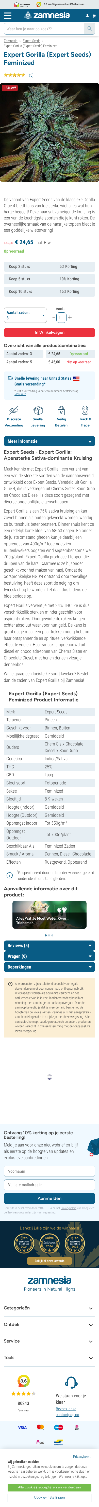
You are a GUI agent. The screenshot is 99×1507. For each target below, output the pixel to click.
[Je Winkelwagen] (94, 15)
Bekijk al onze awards (49, 1261)
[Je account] (87, 15)
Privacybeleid (68, 1208)
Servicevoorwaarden (19, 1212)
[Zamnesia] (47, 15)
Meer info (20, 394)
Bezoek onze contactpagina (67, 1411)
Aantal (61, 308)
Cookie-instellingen (49, 1497)
